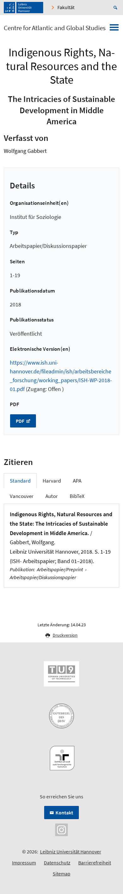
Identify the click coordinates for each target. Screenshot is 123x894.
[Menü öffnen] (114, 29)
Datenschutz (57, 862)
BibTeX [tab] (77, 496)
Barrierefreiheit (94, 862)
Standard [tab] (20, 480)
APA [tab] (77, 480)
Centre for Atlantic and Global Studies (55, 28)
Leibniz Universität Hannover (70, 851)
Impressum (24, 862)
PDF (20, 421)
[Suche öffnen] (116, 7)
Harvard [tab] (52, 480)
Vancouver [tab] (21, 496)
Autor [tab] (51, 496)
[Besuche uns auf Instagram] (61, 829)
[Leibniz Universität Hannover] (23, 7)
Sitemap (61, 873)
